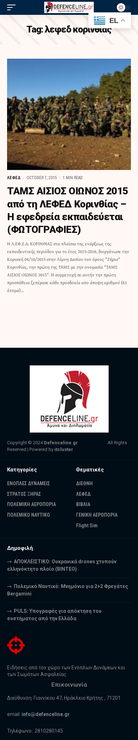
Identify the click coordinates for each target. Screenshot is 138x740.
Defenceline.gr (61, 442)
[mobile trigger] (13, 7)
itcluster (63, 449)
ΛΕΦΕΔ (14, 177)
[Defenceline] (69, 7)
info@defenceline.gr (46, 714)
